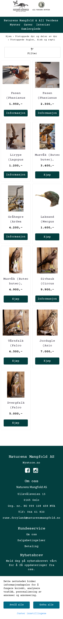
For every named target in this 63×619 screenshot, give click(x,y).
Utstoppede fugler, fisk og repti (32, 40)
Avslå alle (17, 604)
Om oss (31, 534)
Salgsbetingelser (32, 540)
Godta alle (46, 604)
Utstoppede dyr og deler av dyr (36, 36)
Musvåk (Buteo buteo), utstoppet (47, 159)
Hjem (8, 36)
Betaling (31, 546)
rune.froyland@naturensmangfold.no (31, 517)
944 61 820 (36, 512)
